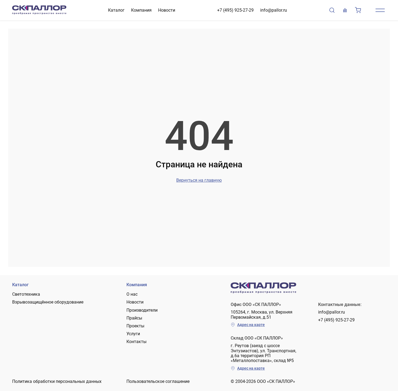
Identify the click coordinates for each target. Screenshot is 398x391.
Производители (142, 310)
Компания (141, 10)
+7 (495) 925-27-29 (235, 10)
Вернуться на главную (199, 180)
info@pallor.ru (273, 10)
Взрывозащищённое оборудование (47, 302)
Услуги (133, 333)
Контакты (136, 341)
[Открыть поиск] (332, 10)
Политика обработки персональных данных (57, 381)
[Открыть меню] (380, 10)
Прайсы (134, 318)
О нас (132, 294)
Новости (166, 10)
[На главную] (39, 10)
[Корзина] (358, 10)
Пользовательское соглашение (158, 381)
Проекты (135, 325)
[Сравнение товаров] (345, 10)
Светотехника (26, 294)
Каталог (116, 10)
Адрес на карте (251, 324)
